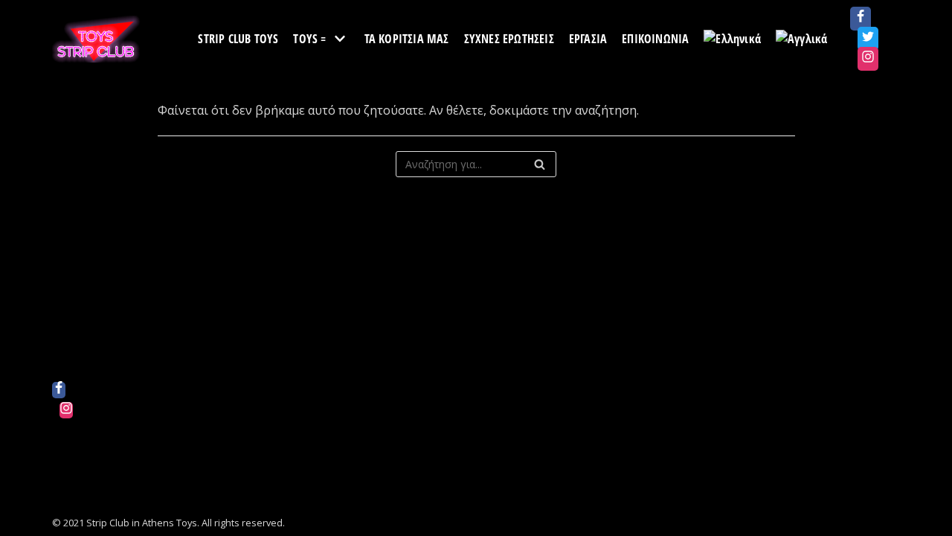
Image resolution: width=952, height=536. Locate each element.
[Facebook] (860, 19)
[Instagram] (868, 59)
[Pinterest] (66, 450)
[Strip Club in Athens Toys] (96, 39)
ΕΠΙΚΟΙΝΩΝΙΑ (655, 39)
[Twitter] (868, 39)
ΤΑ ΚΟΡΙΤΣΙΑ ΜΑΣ (406, 39)
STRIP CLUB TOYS (238, 39)
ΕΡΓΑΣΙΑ (588, 39)
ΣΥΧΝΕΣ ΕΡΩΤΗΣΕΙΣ (509, 39)
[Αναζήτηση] (539, 164)
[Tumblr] (66, 490)
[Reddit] (66, 430)
